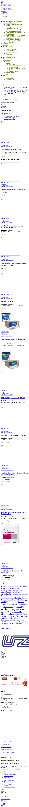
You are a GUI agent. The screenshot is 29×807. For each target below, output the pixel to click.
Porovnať (6, 785)
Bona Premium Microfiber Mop (11, 149)
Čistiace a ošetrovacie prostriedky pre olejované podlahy (12, 619)
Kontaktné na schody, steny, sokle (17, 65)
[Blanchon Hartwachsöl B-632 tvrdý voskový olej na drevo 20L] (16, 88)
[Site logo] (7, 6)
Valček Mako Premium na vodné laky (13, 189)
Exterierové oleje (10, 50)
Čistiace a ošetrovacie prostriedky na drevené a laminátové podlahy (15, 30)
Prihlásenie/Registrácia (9, 787)
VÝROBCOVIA (7, 628)
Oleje (7, 53)
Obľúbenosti (7, 113)
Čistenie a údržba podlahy (9, 23)
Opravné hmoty (10, 72)
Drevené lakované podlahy (13, 39)
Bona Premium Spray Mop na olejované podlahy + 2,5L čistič (13, 264)
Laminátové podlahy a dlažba (13, 41)
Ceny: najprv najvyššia (9, 119)
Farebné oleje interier (11, 52)
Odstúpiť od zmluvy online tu (10, 763)
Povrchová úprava (7, 46)
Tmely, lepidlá (6, 60)
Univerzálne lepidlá (14, 71)
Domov (3, 99)
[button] (5, 142)
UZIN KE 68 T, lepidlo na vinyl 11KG (13, 398)
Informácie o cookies (6, 757)
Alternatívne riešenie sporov (7, 752)
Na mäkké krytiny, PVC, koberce (17, 68)
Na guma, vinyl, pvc (14, 67)
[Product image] (10, 389)
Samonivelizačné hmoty (9, 57)
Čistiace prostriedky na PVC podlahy (15, 35)
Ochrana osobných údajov (7, 749)
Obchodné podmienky (6, 741)
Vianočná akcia (10, 79)
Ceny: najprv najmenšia (9, 117)
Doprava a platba (5, 744)
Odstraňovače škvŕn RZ (12, 42)
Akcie (7, 76)
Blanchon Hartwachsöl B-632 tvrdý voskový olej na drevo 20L (12, 226)
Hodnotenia (6, 114)
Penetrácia (5, 45)
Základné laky (9, 56)
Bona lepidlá (12, 64)
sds (3, 58)
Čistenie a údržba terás (12, 28)
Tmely (7, 74)
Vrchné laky (9, 54)
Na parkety (12, 70)
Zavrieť (2, 13)
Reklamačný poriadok (6, 754)
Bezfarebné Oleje (10, 47)
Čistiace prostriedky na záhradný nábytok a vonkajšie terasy (14, 37)
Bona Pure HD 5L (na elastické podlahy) (13, 435)
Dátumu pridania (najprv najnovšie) (12, 116)
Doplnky (8, 61)
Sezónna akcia (9, 78)
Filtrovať (3, 107)
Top (4, 75)
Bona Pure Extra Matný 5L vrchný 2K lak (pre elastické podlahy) (14, 474)
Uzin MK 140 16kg (7, 301)
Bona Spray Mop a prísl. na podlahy (12, 21)
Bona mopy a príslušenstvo (13, 27)
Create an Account (5, 799)
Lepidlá (8, 63)
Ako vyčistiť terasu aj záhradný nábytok (12, 586)
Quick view (3, 143)
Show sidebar (4, 104)
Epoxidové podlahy (11, 49)
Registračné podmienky (6, 747)
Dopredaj (5, 43)
